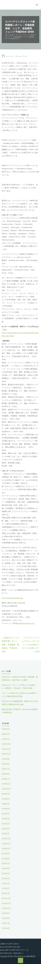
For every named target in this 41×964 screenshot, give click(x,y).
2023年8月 (6, 859)
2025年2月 (6, 774)
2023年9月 (6, 854)
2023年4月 (6, 878)
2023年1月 (6, 893)
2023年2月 (6, 888)
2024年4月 (6, 819)
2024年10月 (6, 789)
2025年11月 (6, 749)
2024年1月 (6, 834)
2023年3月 (6, 883)
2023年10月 (6, 849)
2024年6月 (6, 809)
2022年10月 (6, 908)
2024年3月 (6, 824)
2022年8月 (6, 918)
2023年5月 (6, 873)
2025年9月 (6, 759)
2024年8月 (6, 799)
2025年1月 (6, 779)
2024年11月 (6, 784)
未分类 (11, 35)
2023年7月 (6, 863)
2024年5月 (6, 814)
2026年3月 (6, 729)
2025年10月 (6, 754)
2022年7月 (6, 923)
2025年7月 (6, 769)
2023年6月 (6, 868)
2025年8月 (6, 764)
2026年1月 (6, 739)
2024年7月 (6, 804)
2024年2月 (6, 829)
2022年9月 (6, 913)
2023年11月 (6, 844)
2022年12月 (6, 898)
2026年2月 (6, 734)
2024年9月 (6, 794)
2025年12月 (6, 744)
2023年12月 (6, 839)
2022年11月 (6, 903)
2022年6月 (6, 928)
